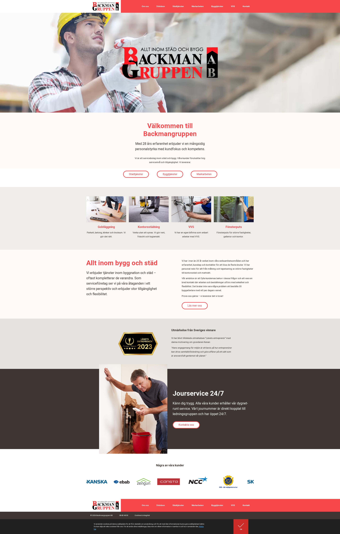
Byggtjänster (217, 6)
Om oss (145, 6)
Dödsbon (160, 6)
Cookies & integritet (142, 515)
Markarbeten (198, 6)
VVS (233, 6)
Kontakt (246, 6)
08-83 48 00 (123, 515)
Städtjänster (178, 6)
